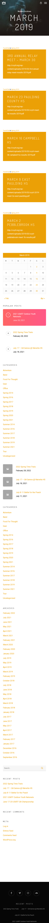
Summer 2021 (9, 447)
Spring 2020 (8, 415)
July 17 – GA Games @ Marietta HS (17, 788)
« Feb (6, 298)
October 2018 (8, 681)
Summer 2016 (9, 429)
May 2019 (7, 663)
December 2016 (9, 748)
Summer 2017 (9, 433)
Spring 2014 (8, 393)
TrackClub (6, 48)
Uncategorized (9, 456)
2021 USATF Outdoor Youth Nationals (18, 797)
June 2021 (7, 622)
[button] (45, 3)
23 (37, 285)
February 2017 (9, 739)
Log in (5, 826)
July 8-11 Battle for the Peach (15, 793)
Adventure (7, 370)
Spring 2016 (8, 397)
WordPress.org (9, 840)
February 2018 (9, 708)
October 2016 (8, 753)
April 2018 (7, 699)
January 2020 (8, 654)
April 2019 (7, 667)
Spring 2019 (15, 48)
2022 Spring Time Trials (13, 784)
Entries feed (8, 831)
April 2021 (7, 631)
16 (37, 279)
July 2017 (7, 717)
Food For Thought (10, 379)
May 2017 (7, 726)
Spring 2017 (8, 402)
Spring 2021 (8, 420)
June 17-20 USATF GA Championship (18, 802)
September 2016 (10, 757)
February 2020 (9, 649)
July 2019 (7, 658)
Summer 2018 (9, 438)
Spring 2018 (8, 406)
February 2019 (9, 676)
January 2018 (8, 712)
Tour (5, 451)
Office (5, 388)
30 (37, 291)
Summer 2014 (9, 424)
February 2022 (9, 613)
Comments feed (9, 835)
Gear (5, 384)
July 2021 (7, 617)
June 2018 (7, 690)
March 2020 (8, 645)
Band (5, 375)
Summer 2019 (9, 442)
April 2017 (7, 730)
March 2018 (8, 703)
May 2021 (7, 626)
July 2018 (7, 685)
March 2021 (8, 636)
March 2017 (8, 735)
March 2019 (8, 672)
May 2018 (7, 694)
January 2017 (8, 744)
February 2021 (9, 640)
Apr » (43, 298)
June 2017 (7, 721)
